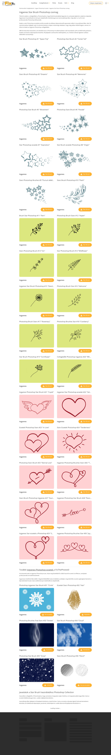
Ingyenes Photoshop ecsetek (40, 569)
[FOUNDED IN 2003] (8, 3)
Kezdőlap (34, 3)
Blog (72, 3)
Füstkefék (49, 650)
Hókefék (49, 685)
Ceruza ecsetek (85, 685)
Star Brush (48, 68)
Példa (54, 3)
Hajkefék (87, 614)
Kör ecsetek (48, 614)
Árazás (60, 3)
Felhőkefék (86, 650)
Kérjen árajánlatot (96, 3)
